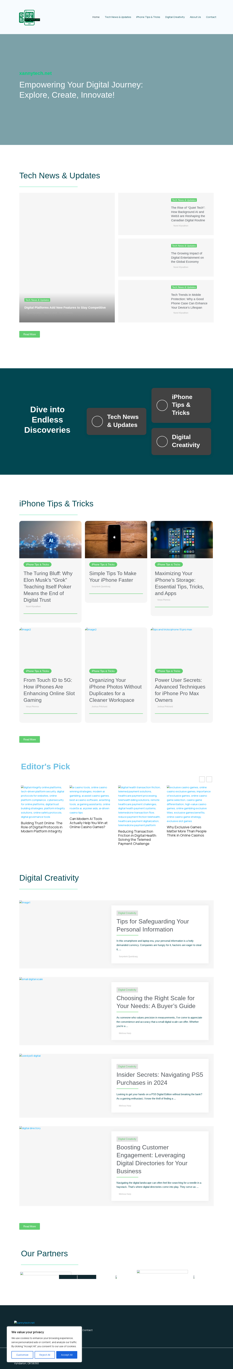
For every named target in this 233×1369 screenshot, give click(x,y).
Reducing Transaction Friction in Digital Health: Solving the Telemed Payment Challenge (137, 837)
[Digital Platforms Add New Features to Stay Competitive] (67, 257)
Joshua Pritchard (99, 706)
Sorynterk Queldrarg (101, 586)
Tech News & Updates (118, 17)
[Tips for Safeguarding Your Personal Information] (24, 902)
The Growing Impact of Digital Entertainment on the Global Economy (187, 258)
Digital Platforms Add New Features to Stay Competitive (65, 307)
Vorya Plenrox (163, 600)
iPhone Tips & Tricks (148, 17)
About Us (195, 17)
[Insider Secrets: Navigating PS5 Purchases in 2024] (30, 1055)
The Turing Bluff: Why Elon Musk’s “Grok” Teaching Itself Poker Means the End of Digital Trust (48, 587)
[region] (44, 1344)
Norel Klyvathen (34, 313)
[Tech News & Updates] (97, 421)
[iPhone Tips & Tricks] (162, 405)
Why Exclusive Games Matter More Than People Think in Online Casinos (187, 831)
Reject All (44, 1354)
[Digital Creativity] (162, 441)
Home (96, 17)
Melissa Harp (125, 1033)
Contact (211, 17)
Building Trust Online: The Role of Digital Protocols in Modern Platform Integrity (41, 827)
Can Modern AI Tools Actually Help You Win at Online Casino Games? (89, 823)
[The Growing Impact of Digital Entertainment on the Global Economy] (142, 258)
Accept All (66, 1354)
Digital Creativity (175, 17)
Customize (22, 1354)
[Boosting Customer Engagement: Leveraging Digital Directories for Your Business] (30, 1128)
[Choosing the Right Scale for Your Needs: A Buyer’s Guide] (31, 979)
